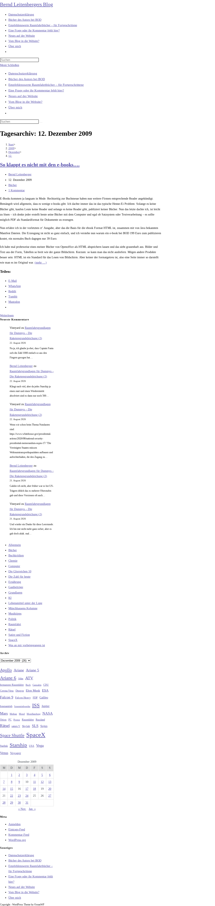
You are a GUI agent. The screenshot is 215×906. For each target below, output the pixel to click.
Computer (14, 566)
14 (4, 788)
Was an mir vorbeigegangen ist (26, 645)
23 (19, 795)
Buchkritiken (16, 555)
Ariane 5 (32, 670)
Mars (4, 713)
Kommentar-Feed (18, 834)
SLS (35, 726)
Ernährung (14, 582)
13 (49, 781)
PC (10, 719)
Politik (12, 619)
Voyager (15, 753)
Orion (3, 719)
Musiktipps (14, 613)
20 (49, 788)
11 (34, 781)
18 (34, 788)
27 (49, 795)
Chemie (12, 560)
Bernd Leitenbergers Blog (26, 4)
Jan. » (32, 809)
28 (4, 802)
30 (19, 802)
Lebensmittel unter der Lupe (25, 603)
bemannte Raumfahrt (12, 684)
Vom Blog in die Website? (25, 101)
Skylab (26, 726)
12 (42, 781)
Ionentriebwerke (22, 706)
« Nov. (22, 809)
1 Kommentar (16, 190)
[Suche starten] (41, 122)
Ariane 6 (8, 677)
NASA (47, 713)
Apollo (6, 670)
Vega (40, 745)
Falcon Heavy (23, 697)
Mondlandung (34, 714)
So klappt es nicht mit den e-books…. (40, 164)
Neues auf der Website (23, 96)
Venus (4, 753)
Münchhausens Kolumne (22, 608)
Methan (13, 714)
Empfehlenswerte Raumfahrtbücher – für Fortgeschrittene (46, 84)
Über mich (15, 107)
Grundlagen (15, 592)
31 (26, 802)
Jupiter (46, 706)
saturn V (16, 726)
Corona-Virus (7, 690)
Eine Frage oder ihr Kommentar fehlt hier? (36, 90)
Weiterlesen (7, 315)
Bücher (12, 185)
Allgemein (14, 545)
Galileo (43, 697)
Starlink (4, 745)
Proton (16, 720)
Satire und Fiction (19, 634)
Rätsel (12, 629)
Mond (22, 714)
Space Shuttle (12, 735)
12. (10, 155)
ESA (45, 690)
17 (26, 788)
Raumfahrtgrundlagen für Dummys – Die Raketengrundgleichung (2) (30, 333)
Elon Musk (33, 690)
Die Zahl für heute (19, 576)
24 (26, 795)
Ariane (19, 670)
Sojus (43, 726)
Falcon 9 (6, 697)
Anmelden (14, 824)
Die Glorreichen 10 (19, 571)
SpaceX (12, 640)
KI (10, 597)
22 (11, 795)
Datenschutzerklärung (22, 73)
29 (11, 802)
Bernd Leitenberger (19, 174)
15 (11, 788)
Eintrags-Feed (16, 829)
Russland (40, 719)
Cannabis (37, 685)
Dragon (20, 690)
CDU (46, 684)
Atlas (20, 678)
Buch (28, 685)
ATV (29, 678)
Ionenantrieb (6, 706)
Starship (18, 745)
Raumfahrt (14, 624)
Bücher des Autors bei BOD (26, 79)
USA (31, 746)
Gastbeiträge (15, 587)
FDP (35, 697)
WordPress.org (17, 840)
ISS (36, 705)
